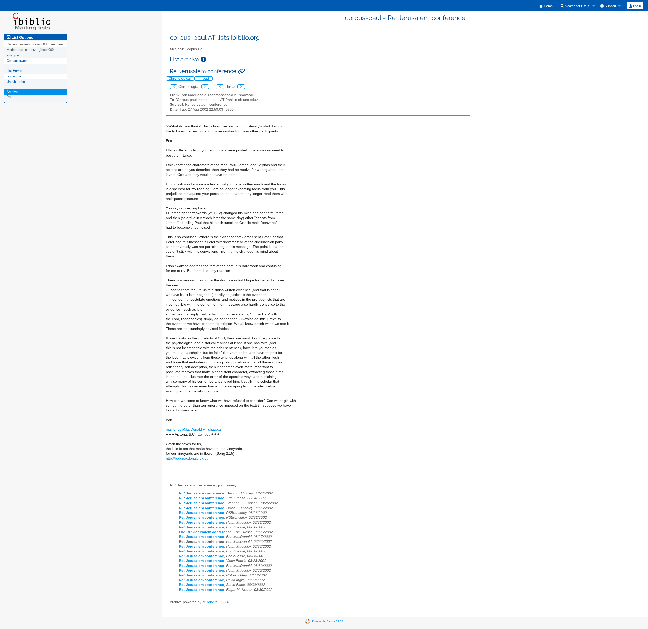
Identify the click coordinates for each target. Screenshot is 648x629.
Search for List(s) (577, 5)
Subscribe (14, 76)
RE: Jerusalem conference (201, 493)
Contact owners (18, 61)
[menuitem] (546, 5)
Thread (203, 78)
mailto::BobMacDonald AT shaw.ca (193, 429)
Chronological (180, 78)
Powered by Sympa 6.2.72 (327, 621)
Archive (12, 92)
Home (548, 5)
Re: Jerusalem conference (201, 513)
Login (636, 5)
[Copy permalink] (241, 71)
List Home (14, 71)
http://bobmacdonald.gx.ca (187, 458)
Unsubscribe (16, 82)
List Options (22, 37)
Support (610, 5)
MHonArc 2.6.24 (215, 602)
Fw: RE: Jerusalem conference (205, 532)
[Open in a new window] (203, 59)
